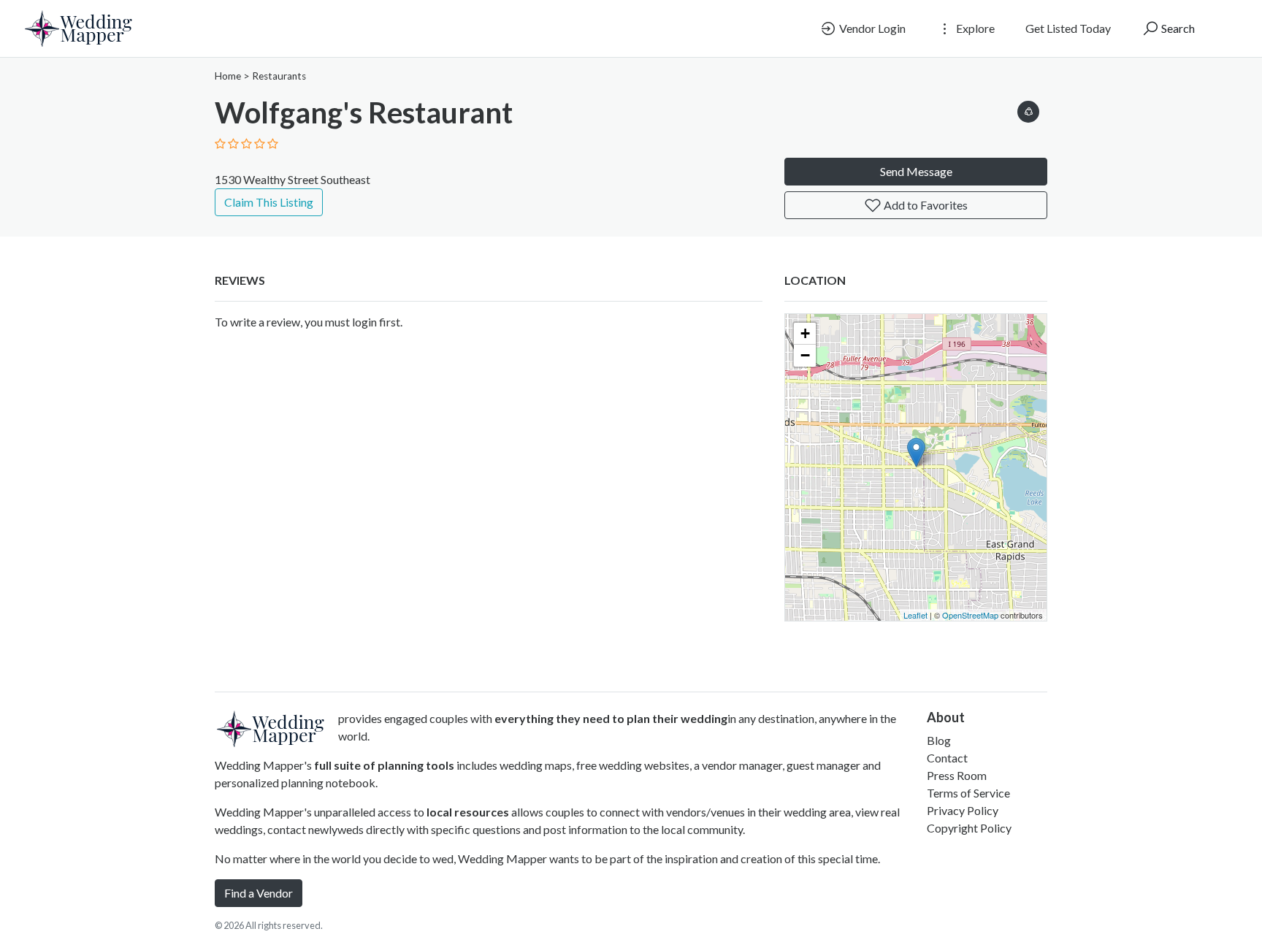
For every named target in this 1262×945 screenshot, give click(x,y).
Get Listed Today (1068, 28)
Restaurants (279, 76)
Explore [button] (974, 28)
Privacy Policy (962, 810)
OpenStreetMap (970, 615)
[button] (1028, 109)
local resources (468, 812)
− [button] (805, 355)
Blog (939, 740)
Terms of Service (968, 793)
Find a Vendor (258, 893)
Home (228, 76)
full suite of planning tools (384, 765)
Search (1177, 28)
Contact (947, 758)
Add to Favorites (925, 205)
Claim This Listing (268, 202)
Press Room (957, 775)
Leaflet (915, 615)
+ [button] (805, 333)
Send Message (916, 171)
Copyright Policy (969, 828)
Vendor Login (871, 28)
